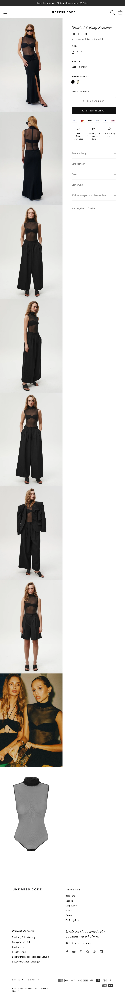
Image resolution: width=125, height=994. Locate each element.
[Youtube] (73, 951)
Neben (93, 208)
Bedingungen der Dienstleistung (30, 956)
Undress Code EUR (28, 988)
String (83, 66)
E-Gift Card (19, 952)
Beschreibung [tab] (79, 153)
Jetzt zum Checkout (94, 111)
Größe (75, 46)
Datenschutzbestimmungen (26, 961)
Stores (69, 900)
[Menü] (5, 12)
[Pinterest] (87, 951)
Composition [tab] (78, 163)
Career (69, 915)
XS (73, 51)
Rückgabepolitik (21, 942)
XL (89, 51)
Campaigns (71, 905)
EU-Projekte (72, 920)
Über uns (70, 896)
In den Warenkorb (93, 101)
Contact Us (18, 947)
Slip (74, 66)
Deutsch (16, 980)
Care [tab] (74, 174)
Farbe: (80, 76)
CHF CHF (32, 980)
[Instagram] (80, 951)
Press (69, 910)
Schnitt (76, 61)
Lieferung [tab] (77, 184)
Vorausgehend (80, 208)
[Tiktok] (94, 951)
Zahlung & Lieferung (23, 937)
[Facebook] (67, 951)
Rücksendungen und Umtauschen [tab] (89, 195)
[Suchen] (112, 12)
